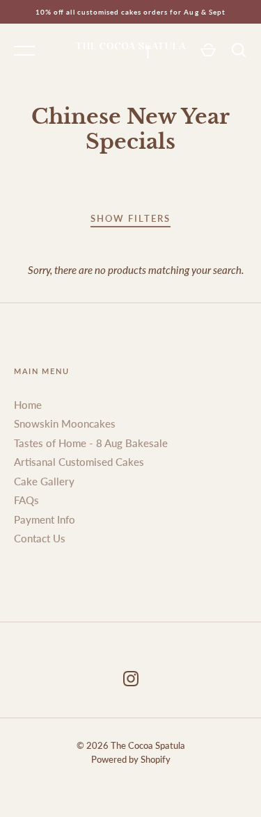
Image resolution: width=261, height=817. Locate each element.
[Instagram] (131, 680)
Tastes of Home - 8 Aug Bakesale (91, 443)
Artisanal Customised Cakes (79, 461)
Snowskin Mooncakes (65, 423)
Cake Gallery (44, 481)
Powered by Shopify (131, 759)
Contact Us (39, 538)
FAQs (26, 500)
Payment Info (44, 519)
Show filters (130, 218)
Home (28, 404)
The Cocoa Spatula (148, 745)
